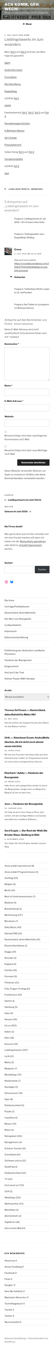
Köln (6, 1038)
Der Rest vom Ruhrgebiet (17, 619)
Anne (27, 35)
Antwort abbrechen (23, 324)
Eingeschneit (11, 666)
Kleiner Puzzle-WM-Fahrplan (19, 678)
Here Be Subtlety (13, 1291)
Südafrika (9, 1166)
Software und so (13, 1160)
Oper (7, 1099)
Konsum (8, 1044)
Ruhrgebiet (10, 1136)
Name (8, 385)
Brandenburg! (11, 908)
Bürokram (9, 921)
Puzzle (7, 1111)
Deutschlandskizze (14, 945)
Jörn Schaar (10, 137)
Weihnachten (11, 1203)
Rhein (7, 1130)
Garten (8, 1001)
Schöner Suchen (13, 1148)
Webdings (37, 189)
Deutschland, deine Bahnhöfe (20, 612)
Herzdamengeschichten (17, 123)
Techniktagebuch (13, 1303)
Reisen (8, 1123)
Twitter (8, 1316)
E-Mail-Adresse (13, 401)
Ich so (7, 1025)
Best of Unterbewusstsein (18, 896)
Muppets (9, 1068)
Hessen (8, 1019)
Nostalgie (9, 1087)
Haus (7, 1013)
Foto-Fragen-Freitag (15, 988)
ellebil (7, 105)
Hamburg (9, 1007)
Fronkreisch (10, 994)
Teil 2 (23, 52)
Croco (17, 249)
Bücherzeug (10, 915)
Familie (8, 970)
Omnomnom (11, 1093)
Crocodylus (10, 77)
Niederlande (11, 1081)
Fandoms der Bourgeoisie (18, 660)
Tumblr (8, 1309)
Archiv (8, 690)
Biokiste (8, 902)
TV (6, 1179)
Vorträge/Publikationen (16, 606)
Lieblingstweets (19, 189)
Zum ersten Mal (12, 1228)
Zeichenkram (11, 1216)
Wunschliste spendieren (33, 541)
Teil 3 (37, 112)
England (8, 964)
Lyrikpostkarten (12, 625)
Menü (29, 24)
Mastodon (9, 1297)
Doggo (8, 951)
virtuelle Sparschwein (30, 545)
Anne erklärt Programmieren (19, 872)
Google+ (8, 1285)
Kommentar (11, 344)
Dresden (9, 958)
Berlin (7, 890)
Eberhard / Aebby (14, 773)
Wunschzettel (11, 1322)
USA (6, 1191)
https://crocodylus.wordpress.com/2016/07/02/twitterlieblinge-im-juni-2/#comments (31, 267)
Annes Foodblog (13, 1266)
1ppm (7, 62)
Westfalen (10, 1210)
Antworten (19, 277)
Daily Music (10, 927)
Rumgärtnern (11, 1142)
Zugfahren (10, 1222)
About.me (9, 1260)
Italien (7, 1031)
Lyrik (7, 1056)
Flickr (7, 1279)
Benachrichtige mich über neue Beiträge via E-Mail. (25, 452)
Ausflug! (8, 878)
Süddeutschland (13, 1173)
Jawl (6, 173)
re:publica (9, 1117)
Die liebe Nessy (12, 84)
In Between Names (14, 130)
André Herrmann (13, 70)
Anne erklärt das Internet (17, 866)
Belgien (8, 884)
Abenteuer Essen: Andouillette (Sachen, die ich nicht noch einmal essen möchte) (26, 742)
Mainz (7, 1062)
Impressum (10, 631)
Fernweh (9, 976)
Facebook (9, 1273)
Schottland (10, 1154)
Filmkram (9, 982)
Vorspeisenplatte (13, 159)
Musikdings (10, 1074)
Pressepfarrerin (12, 144)
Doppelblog (10, 91)
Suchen (8, 563)
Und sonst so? (12, 1185)
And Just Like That (14, 672)
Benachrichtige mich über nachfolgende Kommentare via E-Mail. (25, 437)
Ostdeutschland (12, 1105)
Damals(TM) (10, 933)
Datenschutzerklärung (16, 637)
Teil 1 (13, 52)
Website (9, 416)
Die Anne (9, 600)
